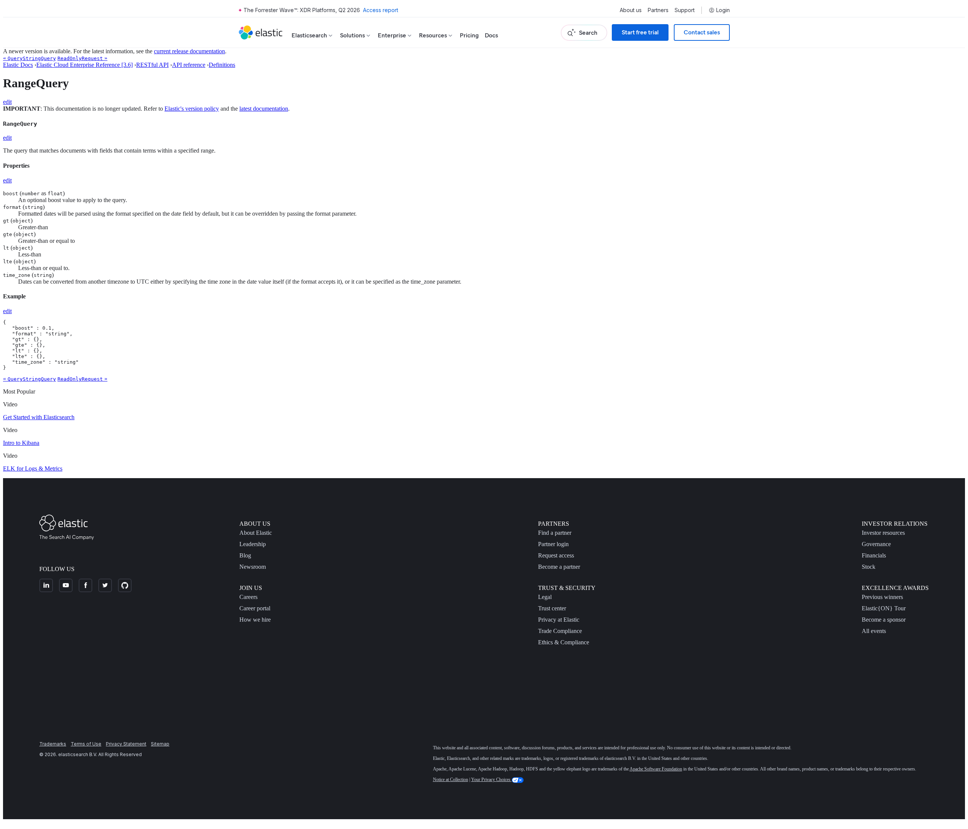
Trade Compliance (560, 631)
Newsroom (252, 566)
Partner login (553, 544)
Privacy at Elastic (558, 619)
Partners (658, 10)
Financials (874, 555)
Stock (868, 566)
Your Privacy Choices (491, 779)
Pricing (469, 35)
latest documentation (263, 108)
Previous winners (882, 597)
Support (685, 10)
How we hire (255, 619)
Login (723, 10)
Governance (876, 544)
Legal (545, 597)
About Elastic (255, 533)
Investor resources (883, 533)
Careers (248, 597)
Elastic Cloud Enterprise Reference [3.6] (84, 65)
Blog (245, 555)
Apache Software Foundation (656, 769)
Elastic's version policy (191, 108)
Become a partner (559, 566)
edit (7, 102)
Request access (556, 555)
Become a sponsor (884, 619)
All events (874, 631)
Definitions (222, 65)
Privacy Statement (126, 744)
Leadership (252, 544)
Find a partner (554, 533)
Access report (380, 10)
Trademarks (52, 744)
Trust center (552, 608)
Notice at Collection (450, 779)
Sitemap (160, 744)
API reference (188, 65)
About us (631, 10)
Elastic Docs (18, 65)
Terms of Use (86, 744)
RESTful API (152, 65)
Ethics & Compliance (563, 642)
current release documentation (189, 51)
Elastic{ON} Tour (884, 608)
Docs (491, 35)
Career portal (254, 608)
